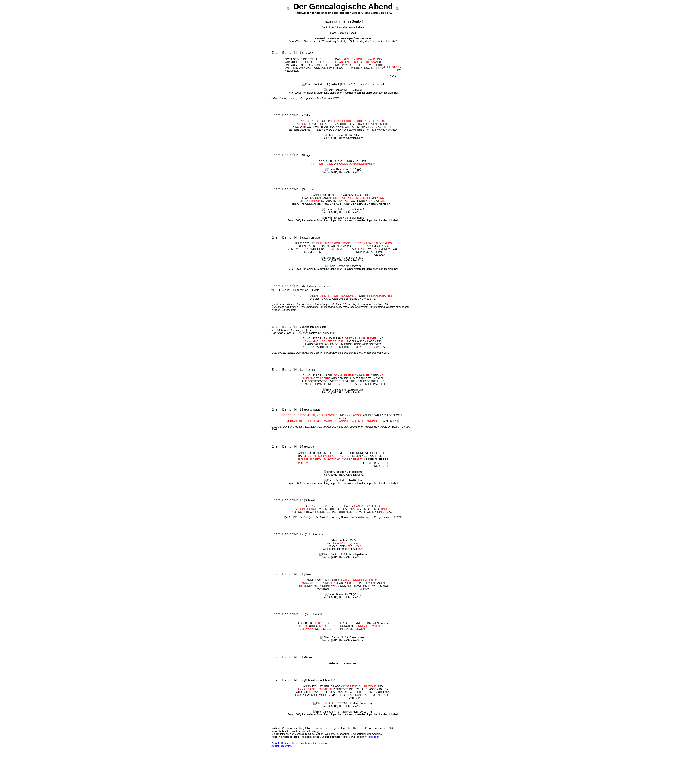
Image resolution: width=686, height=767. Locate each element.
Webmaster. (372, 736)
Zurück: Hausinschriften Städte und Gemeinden (299, 743)
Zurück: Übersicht (281, 745)
